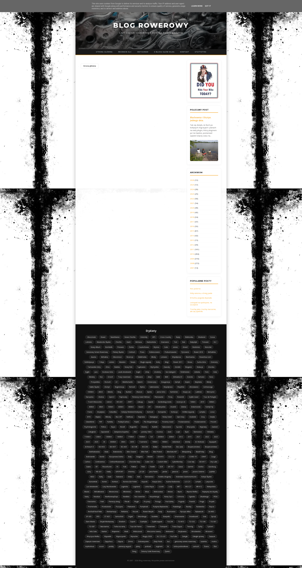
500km (110, 407)
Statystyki (200, 52)
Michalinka (212, 352)
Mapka (98, 417)
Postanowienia (184, 422)
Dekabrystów (161, 407)
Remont (132, 387)
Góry (89, 471)
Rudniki (154, 427)
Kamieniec (174, 392)
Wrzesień (209, 531)
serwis (175, 347)
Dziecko (190, 377)
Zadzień (215, 427)
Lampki (198, 481)
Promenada (92, 506)
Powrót (192, 501)
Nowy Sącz (168, 496)
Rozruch (108, 382)
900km (165, 442)
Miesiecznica (113, 491)
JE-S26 (142, 471)
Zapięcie (212, 536)
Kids (138, 477)
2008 (192, 263)
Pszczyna (119, 506)
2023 (192, 194)
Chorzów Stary (134, 462)
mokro (214, 541)
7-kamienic (143, 442)
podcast (148, 546)
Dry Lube (213, 462)
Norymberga (154, 496)
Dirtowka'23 (177, 377)
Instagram (142, 52)
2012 (192, 245)
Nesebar (97, 496)
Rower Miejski (148, 511)
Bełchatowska (94, 452)
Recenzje (130, 357)
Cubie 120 (149, 462)
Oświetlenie (90, 422)
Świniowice (198, 432)
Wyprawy (203, 427)
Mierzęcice (210, 392)
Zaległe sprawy (198, 536)
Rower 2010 (198, 352)
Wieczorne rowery (154, 531)
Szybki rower (194, 397)
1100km (87, 437)
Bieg (119, 392)
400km (91, 407)
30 (104, 442)
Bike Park (144, 452)
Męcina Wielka (192, 491)
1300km (109, 437)
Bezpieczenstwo (194, 447)
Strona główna (104, 52)
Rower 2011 (177, 362)
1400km (120, 437)
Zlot (135, 432)
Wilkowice (139, 377)
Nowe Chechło (130, 337)
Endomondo (196, 407)
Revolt (122, 427)
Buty (130, 457)
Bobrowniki (90, 457)
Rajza (113, 427)
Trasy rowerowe (124, 377)
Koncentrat (93, 481)
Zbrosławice (193, 387)
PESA (215, 496)
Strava (189, 362)
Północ (103, 427)
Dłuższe (139, 392)
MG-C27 (188, 486)
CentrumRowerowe (117, 462)
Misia (147, 491)
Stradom (122, 521)
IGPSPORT (119, 471)
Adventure (176, 442)
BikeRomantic (128, 382)
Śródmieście (184, 372)
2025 (192, 185)
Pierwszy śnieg (114, 501)
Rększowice (166, 427)
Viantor (104, 531)
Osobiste (192, 417)
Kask (109, 477)
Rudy (160, 511)
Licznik (161, 486)
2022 (192, 198)
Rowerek (180, 397)
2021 (192, 203)
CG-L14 (171, 457)
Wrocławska (196, 531)
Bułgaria (139, 457)
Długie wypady (145, 362)
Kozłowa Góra (107, 372)
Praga (202, 501)
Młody (209, 382)
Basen (141, 407)
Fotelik (152, 467)
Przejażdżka (95, 382)
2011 (192, 249)
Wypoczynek (121, 536)
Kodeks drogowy (164, 477)
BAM (158, 377)
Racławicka (200, 506)
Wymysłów (154, 367)
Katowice (119, 477)
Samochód (119, 516)
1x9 (151, 437)
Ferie (207, 372)
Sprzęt (213, 516)
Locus (212, 412)
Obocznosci (117, 357)
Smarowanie (179, 516)
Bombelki (108, 347)
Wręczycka (191, 427)
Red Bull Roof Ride (95, 511)
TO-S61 (213, 521)
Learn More (197, 6)
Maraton (122, 362)
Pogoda (181, 501)
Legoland (136, 486)
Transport (163, 526)
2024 (192, 189)
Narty (87, 496)
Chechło (119, 342)
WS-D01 (120, 402)
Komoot (150, 412)
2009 (192, 258)
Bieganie (188, 367)
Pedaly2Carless (123, 422)
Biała (106, 452)
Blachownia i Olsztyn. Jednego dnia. (200, 119)
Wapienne (115, 531)
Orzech (110, 377)
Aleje (150, 377)
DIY (149, 407)
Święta (132, 362)
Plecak (127, 501)
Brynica (156, 347)
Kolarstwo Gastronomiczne (186, 477)
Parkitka (110, 422)
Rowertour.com (205, 357)
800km (131, 407)
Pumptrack (144, 506)
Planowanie (159, 397)
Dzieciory (214, 362)
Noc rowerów (139, 496)
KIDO (92, 477)
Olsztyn (107, 387)
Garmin (190, 467)
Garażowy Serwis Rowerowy (97, 352)
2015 (192, 231)
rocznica (160, 432)
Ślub (215, 546)
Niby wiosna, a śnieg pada (201, 293)
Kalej (101, 477)
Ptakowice (131, 506)
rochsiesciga (208, 387)
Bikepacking (186, 452)
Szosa (212, 337)
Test (175, 342)
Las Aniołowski (92, 486)
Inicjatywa (101, 412)
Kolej (158, 362)
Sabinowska (154, 387)
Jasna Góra (161, 392)
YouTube (173, 536)
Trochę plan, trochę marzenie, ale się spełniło (203, 310)
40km (101, 407)
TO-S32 (192, 521)
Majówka (198, 382)
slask (169, 432)
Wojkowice (182, 531)
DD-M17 (202, 462)
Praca (142, 352)
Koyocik (144, 481)
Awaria (93, 357)
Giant (128, 342)
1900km (142, 437)
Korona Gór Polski (130, 481)
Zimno (130, 541)
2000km (161, 437)
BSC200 (145, 447)
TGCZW (170, 521)
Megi (166, 362)
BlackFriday (200, 452)
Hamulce (201, 377)
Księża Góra (156, 481)
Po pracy (147, 501)
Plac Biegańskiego (150, 422)
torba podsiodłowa (181, 546)
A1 (117, 382)
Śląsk (187, 432)
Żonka (131, 347)
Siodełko (154, 516)
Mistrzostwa (158, 491)
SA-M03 (211, 511)
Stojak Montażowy (107, 521)
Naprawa (141, 417)
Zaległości (92, 432)
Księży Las (187, 392)
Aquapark (212, 442)
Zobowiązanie (143, 541)
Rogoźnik (133, 427)
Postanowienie (200, 422)
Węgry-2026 (147, 536)
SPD (97, 516)
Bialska (117, 367)
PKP (100, 422)
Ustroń (109, 402)
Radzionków (151, 342)
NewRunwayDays (111, 496)
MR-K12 (199, 486)
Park (102, 501)
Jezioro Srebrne (198, 471)
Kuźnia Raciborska (173, 481)
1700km (131, 437)
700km (154, 442)
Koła (215, 372)
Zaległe (185, 536)
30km (123, 442)
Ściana (206, 546)
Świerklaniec (115, 337)
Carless (87, 462)
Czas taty (191, 462)
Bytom (140, 382)
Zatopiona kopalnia (121, 432)
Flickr (143, 467)
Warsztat (208, 347)
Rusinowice (171, 511)
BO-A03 (124, 447)
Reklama (124, 511)
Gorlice (200, 467)
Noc (101, 377)
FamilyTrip (209, 407)
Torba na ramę (119, 526)
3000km (113, 442)
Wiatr (126, 531)
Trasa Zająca (177, 526)
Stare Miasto (90, 521)
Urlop (147, 372)
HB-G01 (99, 471)
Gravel (185, 347)
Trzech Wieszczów (95, 402)
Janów (164, 471)
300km (211, 402)
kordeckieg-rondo (165, 402)
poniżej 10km (146, 432)
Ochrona (180, 496)
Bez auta (179, 447)
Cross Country (165, 337)
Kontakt (184, 52)
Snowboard (193, 516)
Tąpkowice (141, 367)
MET (178, 486)
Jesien (185, 471)
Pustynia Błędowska (160, 506)
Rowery (144, 427)
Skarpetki (166, 516)
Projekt (211, 501)
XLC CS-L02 (161, 536)
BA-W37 (113, 447)
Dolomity (144, 337)
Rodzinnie (196, 347)
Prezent (213, 422)
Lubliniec (198, 392)
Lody (170, 486)
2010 (192, 254)
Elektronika (189, 337)
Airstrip (187, 442)
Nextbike (126, 496)
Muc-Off (119, 417)
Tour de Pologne (209, 397)
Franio (90, 412)
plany (138, 546)
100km (192, 402)
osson (101, 546)
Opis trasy (180, 417)
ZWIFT (130, 402)
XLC (215, 342)
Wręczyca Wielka (93, 536)
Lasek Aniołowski (124, 372)
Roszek (135, 511)
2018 (192, 217)
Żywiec (167, 551)
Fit (117, 467)
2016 (192, 226)
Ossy (203, 417)
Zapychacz (109, 541)
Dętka (88, 467)
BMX (166, 377)
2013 (192, 240)
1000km (91, 392)
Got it (208, 6)
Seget (138, 372)
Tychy (200, 526)
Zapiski (150, 402)
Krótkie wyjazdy (188, 412)
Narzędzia (89, 397)
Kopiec (187, 382)
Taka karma (104, 526)
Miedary (92, 377)
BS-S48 (134, 447)
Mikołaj (108, 417)
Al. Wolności (199, 442)
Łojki (178, 432)
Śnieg (134, 551)
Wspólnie (180, 387)
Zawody (167, 367)
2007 (192, 268)
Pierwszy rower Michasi (141, 397)
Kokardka (113, 412)
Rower (103, 337)
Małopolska (211, 486)
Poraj (170, 397)
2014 (192, 235)
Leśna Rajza (149, 486)
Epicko (149, 392)
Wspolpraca (168, 387)
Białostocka (117, 452)
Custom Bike (162, 462)
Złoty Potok (158, 541)
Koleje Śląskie (206, 477)
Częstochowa (144, 347)
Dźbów (183, 407)
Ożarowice (165, 342)
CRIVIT (203, 457)
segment (159, 546)
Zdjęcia (120, 541)
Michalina (104, 357)
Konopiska (162, 412)
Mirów (138, 491)
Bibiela (110, 392)
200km (171, 437)
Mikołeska (127, 491)
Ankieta (197, 372)
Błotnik (150, 457)
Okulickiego (204, 496)
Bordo (102, 457)
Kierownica (149, 477)
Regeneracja (119, 387)
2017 (192, 222)
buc (168, 541)
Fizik (124, 467)
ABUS (101, 392)
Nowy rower (167, 417)
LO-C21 (187, 481)
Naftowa (130, 417)
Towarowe (151, 526)
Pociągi (158, 501)
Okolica (101, 397)
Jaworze (175, 471)
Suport (132, 521)
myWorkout (89, 546)
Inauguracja (165, 382)
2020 (192, 208)
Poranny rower (168, 422)
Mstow (170, 491)
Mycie (180, 491)
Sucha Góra (201, 362)
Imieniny (131, 471)
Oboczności (91, 337)
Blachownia (190, 357)
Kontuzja (174, 412)
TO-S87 (92, 526)
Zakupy (140, 402)
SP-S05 (88, 516)
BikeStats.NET (172, 452)
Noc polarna (195, 288)
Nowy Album (95, 347)
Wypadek (107, 536)
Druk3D (173, 407)
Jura (95, 372)
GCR (161, 467)
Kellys (130, 477)
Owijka (212, 417)
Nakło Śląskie (94, 387)
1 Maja (101, 362)
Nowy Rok (128, 367)
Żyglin (87, 372)
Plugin (136, 501)
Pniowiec (120, 347)
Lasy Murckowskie (109, 486)
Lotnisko (89, 342)
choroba (211, 367)
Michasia (138, 342)
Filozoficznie (107, 467)
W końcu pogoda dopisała (201, 298)
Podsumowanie (170, 352)
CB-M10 (161, 457)
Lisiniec (111, 362)
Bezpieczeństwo (211, 447)
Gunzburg (212, 467)
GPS (153, 337)
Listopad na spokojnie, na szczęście (201, 303)
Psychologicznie (90, 427)
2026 (192, 180)
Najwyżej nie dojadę (210, 491)
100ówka (210, 432)
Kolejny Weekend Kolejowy (132, 412)
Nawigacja (154, 417)
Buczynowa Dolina (116, 457)
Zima (107, 367)
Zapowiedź (105, 432)
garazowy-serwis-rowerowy (185, 541)
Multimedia (142, 357)
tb (168, 546)
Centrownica (100, 462)
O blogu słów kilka (164, 52)
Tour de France (136, 526)
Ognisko (192, 496)
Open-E (111, 397)
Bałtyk (155, 447)
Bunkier (129, 392)
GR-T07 (171, 467)
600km (121, 407)
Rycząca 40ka (185, 511)
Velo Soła (93, 531)
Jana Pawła (153, 471)
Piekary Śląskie (118, 352)
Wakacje (200, 367)
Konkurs (115, 481)
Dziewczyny (152, 382)
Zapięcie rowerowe (92, 541)
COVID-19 (193, 457)
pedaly (111, 546)
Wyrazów (134, 536)
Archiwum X (89, 447)
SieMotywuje (89, 362)
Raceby (188, 506)
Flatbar (133, 467)
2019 (192, 212)
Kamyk (177, 382)
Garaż (180, 467)
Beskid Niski (166, 447)
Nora (211, 377)
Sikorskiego (142, 516)
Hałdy (109, 471)
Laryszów (209, 481)
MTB (89, 417)
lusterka (204, 541)
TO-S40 (203, 521)
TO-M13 (181, 521)
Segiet (130, 516)
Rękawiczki (199, 511)
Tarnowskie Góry (94, 367)
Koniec (104, 481)
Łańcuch (196, 546)
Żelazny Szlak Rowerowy (150, 551)
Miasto (86, 491)
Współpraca (176, 357)
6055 (132, 442)
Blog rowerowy (151, 25)
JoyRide (212, 471)
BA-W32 (102, 447)
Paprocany (123, 397)
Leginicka (124, 486)
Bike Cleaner (131, 452)
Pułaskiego (177, 506)
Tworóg (190, 526)
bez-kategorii (171, 372)
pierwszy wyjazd (125, 546)
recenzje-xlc (180, 402)
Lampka (202, 412)
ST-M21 (107, 516)
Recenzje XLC (125, 52)
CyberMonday (177, 462)
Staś (183, 342)
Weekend (201, 337)
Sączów (179, 427)
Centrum (132, 352)
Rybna (142, 387)
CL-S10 (181, 457)
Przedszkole (106, 506)
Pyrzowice (185, 352)
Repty (178, 337)
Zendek (177, 367)
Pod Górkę (170, 501)
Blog (211, 452)
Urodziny (157, 372)
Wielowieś (169, 531)
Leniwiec (164, 357)
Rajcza (211, 506)
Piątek (136, 422)
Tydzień (210, 526)
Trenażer (205, 342)
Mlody (153, 357)
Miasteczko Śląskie (104, 342)
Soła (204, 516)
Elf (96, 467)
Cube (166, 347)
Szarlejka (143, 521)
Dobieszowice (154, 352)
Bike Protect (157, 452)
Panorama (92, 501)
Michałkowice (99, 491)
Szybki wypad (157, 521)
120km (98, 437)
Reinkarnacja (111, 511)
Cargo (213, 457)
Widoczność (137, 531)
